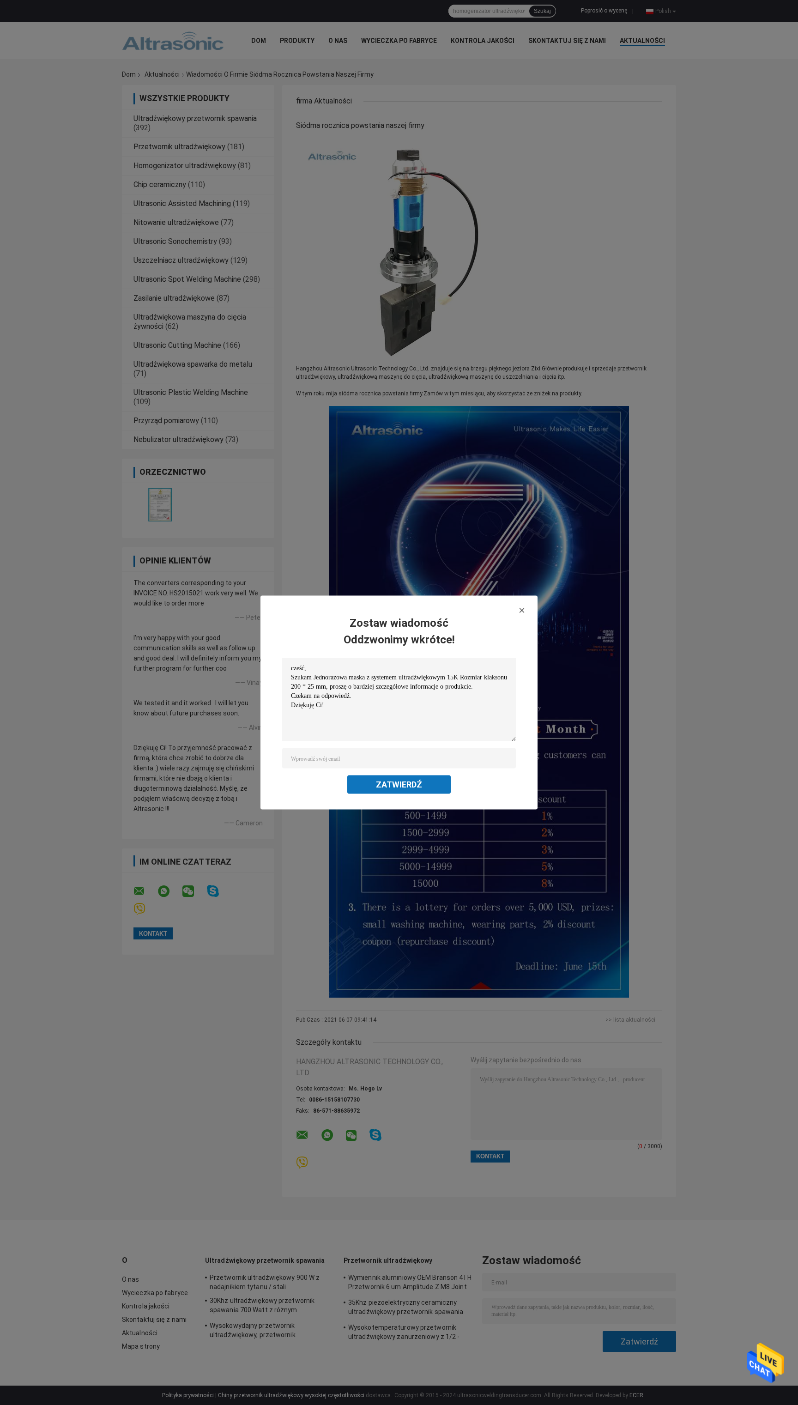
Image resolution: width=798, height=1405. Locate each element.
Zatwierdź (399, 784)
